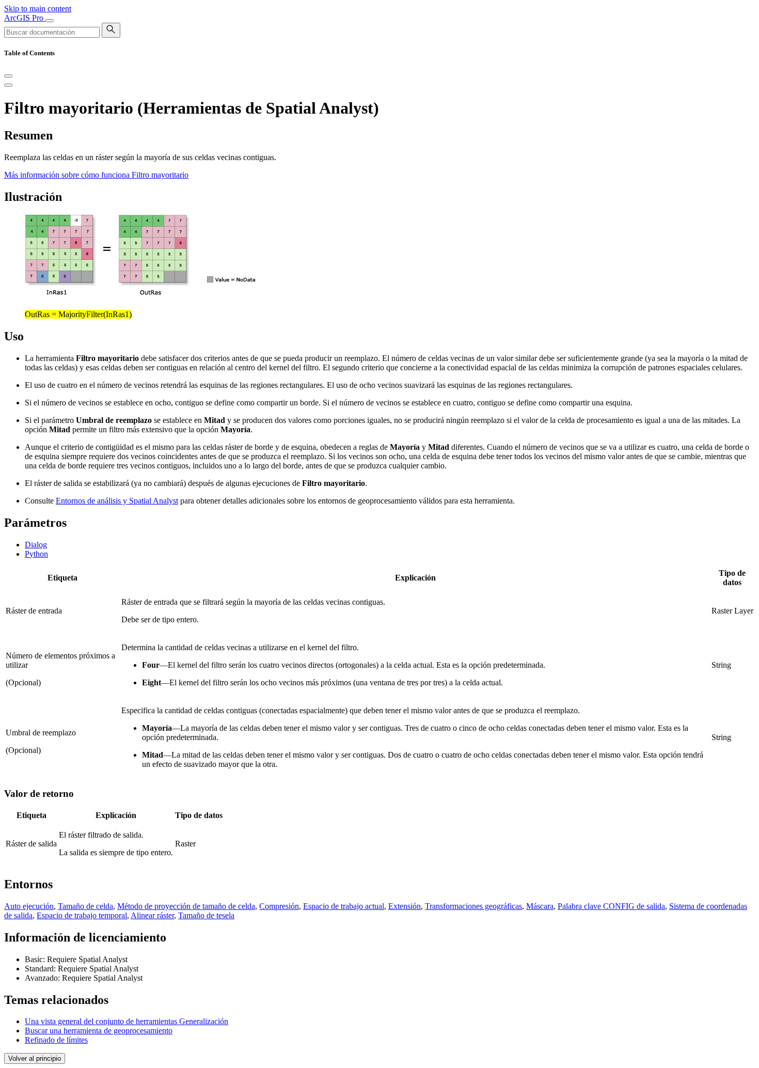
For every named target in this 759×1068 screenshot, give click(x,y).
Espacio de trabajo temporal (82, 915)
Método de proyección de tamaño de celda (186, 906)
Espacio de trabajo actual (343, 906)
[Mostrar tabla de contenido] (8, 85)
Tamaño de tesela (206, 915)
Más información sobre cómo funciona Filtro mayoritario (96, 174)
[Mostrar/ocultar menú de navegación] (49, 20)
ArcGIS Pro (24, 17)
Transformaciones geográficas (473, 906)
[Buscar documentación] (111, 30)
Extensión (404, 906)
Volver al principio (34, 1058)
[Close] (8, 75)
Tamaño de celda (85, 906)
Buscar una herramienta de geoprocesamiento (98, 1030)
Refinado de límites (56, 1039)
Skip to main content (37, 8)
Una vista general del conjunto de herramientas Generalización (126, 1021)
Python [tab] (36, 553)
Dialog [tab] (36, 544)
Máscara (540, 906)
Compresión (279, 906)
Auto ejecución (29, 906)
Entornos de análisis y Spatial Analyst (117, 500)
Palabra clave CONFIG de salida (611, 906)
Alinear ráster (152, 915)
